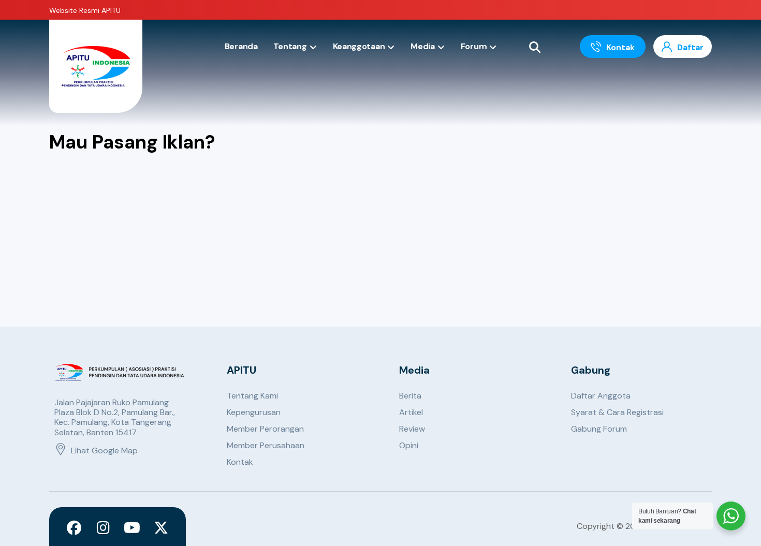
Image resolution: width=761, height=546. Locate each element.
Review (412, 428)
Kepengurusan (254, 412)
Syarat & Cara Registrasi (617, 412)
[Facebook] (74, 527)
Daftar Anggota (601, 395)
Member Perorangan (265, 428)
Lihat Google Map (104, 450)
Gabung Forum (599, 428)
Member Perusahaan (265, 445)
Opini (408, 445)
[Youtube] (132, 527)
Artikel (411, 412)
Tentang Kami (252, 395)
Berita (410, 395)
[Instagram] (103, 527)
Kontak (240, 461)
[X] (161, 527)
